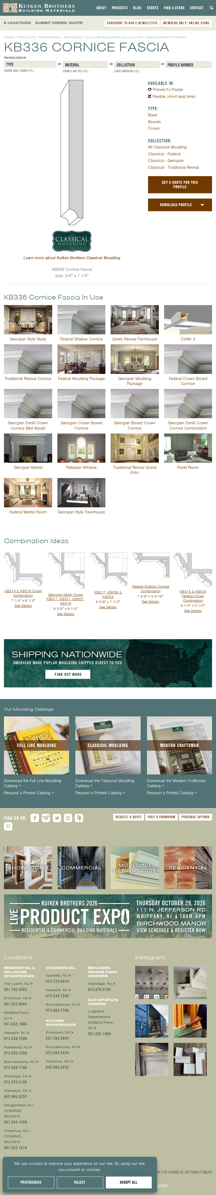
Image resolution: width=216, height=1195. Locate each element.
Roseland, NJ (16, 1047)
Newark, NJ (15, 1032)
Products (120, 8)
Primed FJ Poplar (168, 89)
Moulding (73, 37)
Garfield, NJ (57, 975)
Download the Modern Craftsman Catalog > (176, 783)
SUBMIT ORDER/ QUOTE (59, 23)
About (101, 8)
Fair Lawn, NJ (17, 983)
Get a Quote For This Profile (180, 185)
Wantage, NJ (16, 1076)
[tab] (101, 8)
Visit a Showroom (161, 817)
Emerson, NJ (16, 998)
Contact (197, 8)
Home (9, 37)
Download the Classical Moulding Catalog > (104, 783)
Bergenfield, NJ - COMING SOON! (19, 1111)
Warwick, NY (16, 1090)
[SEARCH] (211, 8)
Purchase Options (195, 817)
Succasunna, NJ (19, 1061)
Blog (137, 8)
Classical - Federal (164, 154)
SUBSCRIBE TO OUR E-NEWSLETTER (132, 23)
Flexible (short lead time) (174, 96)
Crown (154, 128)
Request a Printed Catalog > (29, 793)
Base (152, 115)
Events (152, 8)
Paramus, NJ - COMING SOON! (17, 1136)
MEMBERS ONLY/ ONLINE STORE (186, 23)
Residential (50, 37)
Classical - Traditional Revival (173, 167)
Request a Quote (129, 817)
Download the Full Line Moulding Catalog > (32, 783)
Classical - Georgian (166, 160)
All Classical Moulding (167, 147)
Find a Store (174, 8)
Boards (154, 121)
